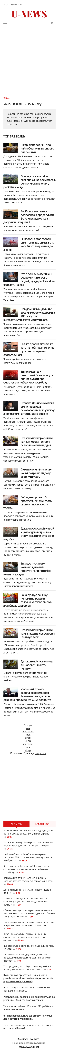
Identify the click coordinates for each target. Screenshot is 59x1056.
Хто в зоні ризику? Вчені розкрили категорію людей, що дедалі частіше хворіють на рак (29, 279)
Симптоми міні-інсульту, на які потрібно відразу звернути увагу (36, 473)
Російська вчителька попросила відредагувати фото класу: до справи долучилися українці (28, 216)
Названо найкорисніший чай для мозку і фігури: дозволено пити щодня (37, 441)
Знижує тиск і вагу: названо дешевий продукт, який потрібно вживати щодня (27, 569)
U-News (6, 98)
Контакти (35, 1039)
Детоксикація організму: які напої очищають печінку (37, 665)
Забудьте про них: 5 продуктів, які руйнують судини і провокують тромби (27, 502)
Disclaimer (23, 1039)
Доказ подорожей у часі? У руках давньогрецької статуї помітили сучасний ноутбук (28, 534)
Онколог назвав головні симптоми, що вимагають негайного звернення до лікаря (28, 244)
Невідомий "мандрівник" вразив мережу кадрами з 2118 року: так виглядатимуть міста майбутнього (29, 314)
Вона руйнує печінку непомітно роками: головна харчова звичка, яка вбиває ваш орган (27, 600)
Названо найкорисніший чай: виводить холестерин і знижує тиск (38, 633)
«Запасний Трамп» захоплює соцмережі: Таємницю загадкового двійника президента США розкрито (27, 694)
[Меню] (5, 23)
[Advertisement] (29, 58)
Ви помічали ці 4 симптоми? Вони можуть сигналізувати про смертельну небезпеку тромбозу (28, 377)
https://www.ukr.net (29, 1046)
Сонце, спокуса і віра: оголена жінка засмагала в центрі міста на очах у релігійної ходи (29, 181)
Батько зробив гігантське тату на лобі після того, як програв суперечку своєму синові (28, 349)
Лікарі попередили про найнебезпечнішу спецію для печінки (37, 148)
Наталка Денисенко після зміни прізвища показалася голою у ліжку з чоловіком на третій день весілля (29, 408)
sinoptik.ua (40, 753)
